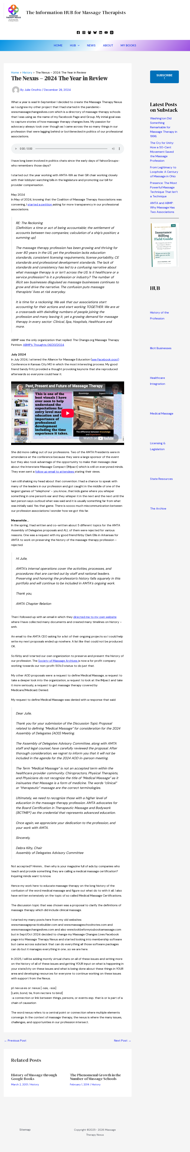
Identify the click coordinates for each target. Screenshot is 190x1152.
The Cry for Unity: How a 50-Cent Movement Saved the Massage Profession (162, 152)
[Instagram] (84, 32)
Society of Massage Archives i (58, 661)
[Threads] (111, 32)
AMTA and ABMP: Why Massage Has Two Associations (162, 207)
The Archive (158, 508)
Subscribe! (164, 76)
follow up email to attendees (55, 472)
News (91, 45)
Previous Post (15, 1040)
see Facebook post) (105, 359)
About (108, 45)
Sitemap (25, 1130)
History (34, 1084)
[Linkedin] (100, 32)
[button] (78, 45)
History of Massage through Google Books (34, 1076)
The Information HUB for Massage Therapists (76, 12)
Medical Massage (161, 413)
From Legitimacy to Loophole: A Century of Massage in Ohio (164, 171)
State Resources (161, 479)
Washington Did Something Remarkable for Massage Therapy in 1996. (163, 127)
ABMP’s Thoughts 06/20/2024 (43, 345)
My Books (128, 45)
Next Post (122, 1040)
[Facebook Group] (89, 32)
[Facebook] (78, 32)
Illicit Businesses (160, 348)
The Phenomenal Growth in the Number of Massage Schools (95, 1076)
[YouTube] (106, 32)
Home (58, 45)
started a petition (40, 204)
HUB (73, 45)
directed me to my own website (95, 617)
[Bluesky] (95, 32)
